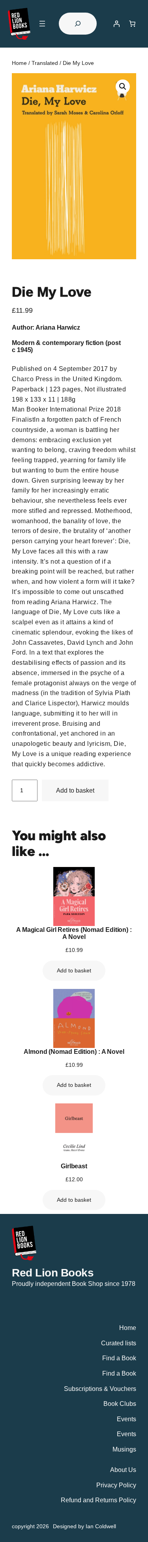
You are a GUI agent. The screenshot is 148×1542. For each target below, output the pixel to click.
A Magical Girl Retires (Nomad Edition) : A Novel (74, 933)
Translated (45, 63)
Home (19, 63)
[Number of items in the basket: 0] (132, 23)
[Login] (116, 23)
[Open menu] (42, 23)
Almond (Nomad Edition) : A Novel (74, 1051)
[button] (123, 86)
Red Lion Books (53, 1272)
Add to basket (75, 790)
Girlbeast (74, 1165)
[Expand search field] (78, 24)
